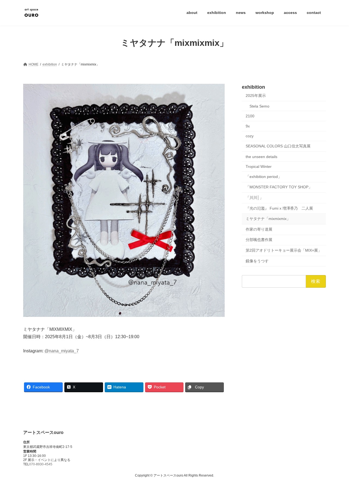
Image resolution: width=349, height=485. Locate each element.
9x (248, 126)
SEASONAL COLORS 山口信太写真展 (278, 146)
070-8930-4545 (40, 464)
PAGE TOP (335, 465)
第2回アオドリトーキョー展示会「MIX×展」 (284, 250)
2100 (250, 116)
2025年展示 (256, 95)
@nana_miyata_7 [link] (61, 351)
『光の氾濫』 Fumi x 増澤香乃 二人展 (279, 208)
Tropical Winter (259, 166)
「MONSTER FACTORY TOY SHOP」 (279, 187)
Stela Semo (259, 106)
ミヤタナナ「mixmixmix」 (268, 218)
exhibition (253, 87)
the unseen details (261, 156)
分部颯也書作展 (259, 239)
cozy (250, 136)
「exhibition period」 (264, 176)
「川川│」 (254, 197)
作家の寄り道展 (259, 229)
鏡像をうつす (257, 260)
